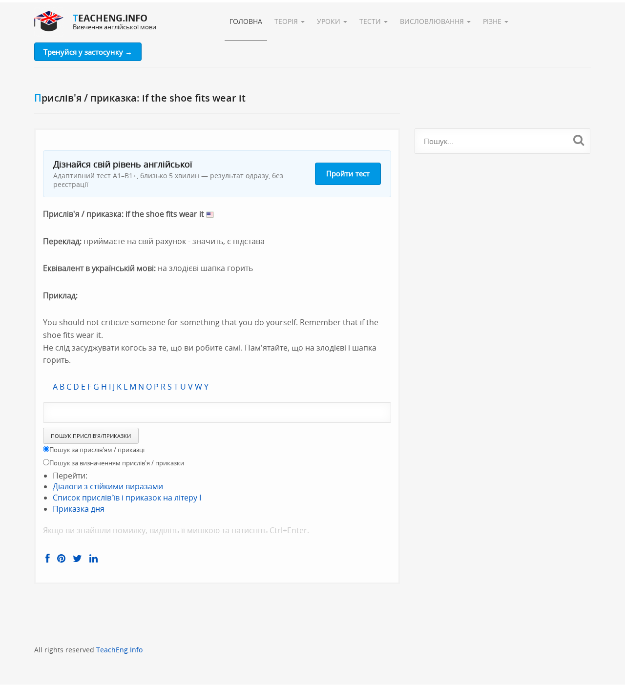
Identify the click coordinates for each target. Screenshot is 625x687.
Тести (371, 21)
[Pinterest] (61, 558)
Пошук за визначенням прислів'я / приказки (116, 462)
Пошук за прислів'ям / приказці (97, 449)
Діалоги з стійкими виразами (108, 486)
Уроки (329, 21)
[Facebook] (47, 558)
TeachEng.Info (119, 649)
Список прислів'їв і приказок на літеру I (127, 497)
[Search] (578, 139)
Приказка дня (78, 508)
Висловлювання (433, 21)
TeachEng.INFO (110, 18)
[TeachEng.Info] (48, 22)
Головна (245, 21)
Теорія (287, 21)
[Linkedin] (93, 558)
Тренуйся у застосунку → (87, 52)
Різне (493, 21)
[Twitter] (77, 558)
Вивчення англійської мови (114, 27)
